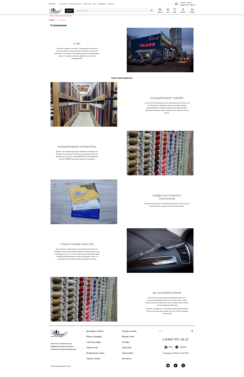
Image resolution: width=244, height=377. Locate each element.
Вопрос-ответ (128, 337)
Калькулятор (102, 4)
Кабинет (183, 12)
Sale (168, 12)
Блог (94, 4)
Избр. (175, 12)
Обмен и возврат (94, 337)
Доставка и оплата (94, 331)
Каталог (69, 10)
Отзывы (125, 342)
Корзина (192, 12)
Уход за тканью (93, 359)
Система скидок (93, 342)
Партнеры (127, 348)
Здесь (164, 308)
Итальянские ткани (95, 353)
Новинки (160, 12)
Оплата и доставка (75, 4)
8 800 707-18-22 (177, 339)
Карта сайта (127, 353)
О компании (63, 4)
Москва (53, 4)
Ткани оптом (92, 348)
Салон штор (87, 4)
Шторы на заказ (129, 331)
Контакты (111, 4)
